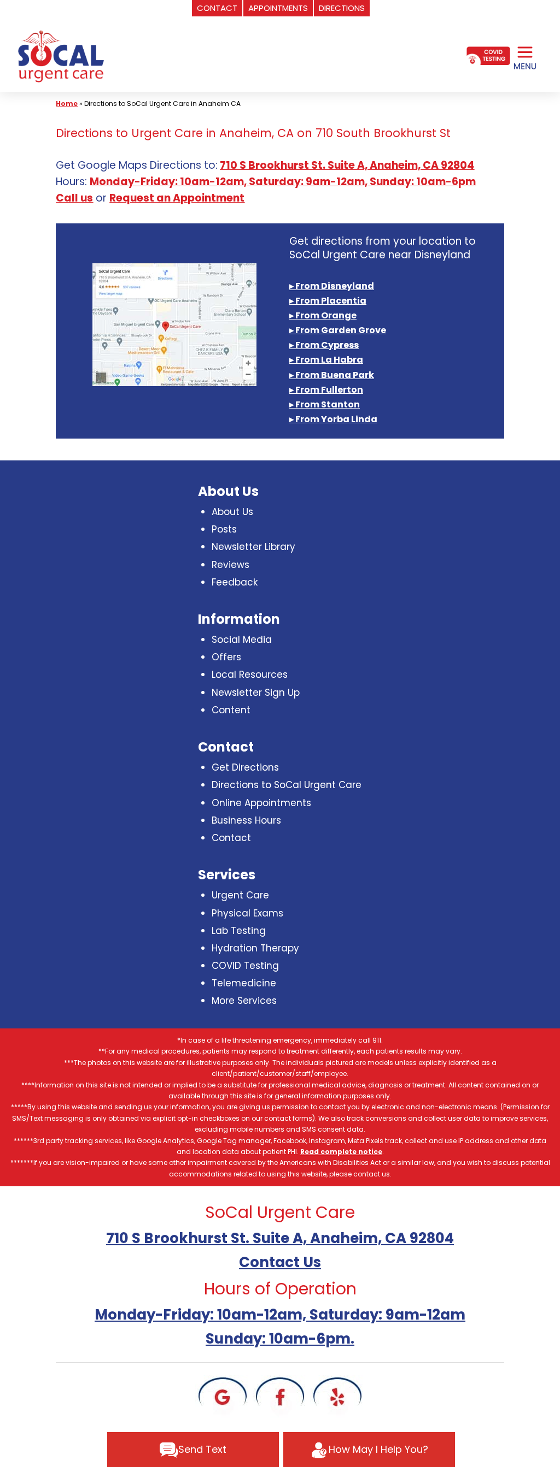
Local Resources (250, 674)
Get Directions (245, 767)
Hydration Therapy (255, 948)
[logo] (59, 56)
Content (231, 710)
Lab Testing (239, 930)
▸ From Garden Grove (337, 330)
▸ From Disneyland (331, 286)
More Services (244, 1000)
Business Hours (246, 820)
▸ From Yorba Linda (333, 419)
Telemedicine (244, 983)
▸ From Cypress (324, 345)
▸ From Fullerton (326, 389)
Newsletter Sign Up (256, 692)
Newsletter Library (253, 546)
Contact (231, 837)
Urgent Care (240, 895)
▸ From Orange (323, 315)
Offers (226, 657)
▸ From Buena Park (331, 375)
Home (67, 103)
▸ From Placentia (327, 300)
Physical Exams (247, 913)
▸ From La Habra (326, 359)
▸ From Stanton (324, 404)
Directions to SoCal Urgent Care (286, 784)
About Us (232, 511)
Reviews (230, 564)
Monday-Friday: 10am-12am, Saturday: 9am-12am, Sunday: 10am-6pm (283, 181)
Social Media (242, 639)
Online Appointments (261, 802)
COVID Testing (245, 965)
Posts (224, 529)
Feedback (235, 582)
